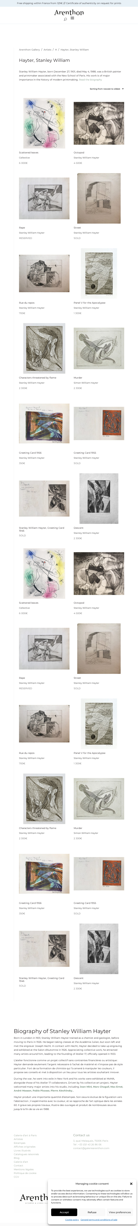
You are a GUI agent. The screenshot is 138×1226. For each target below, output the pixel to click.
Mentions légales (24, 1169)
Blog (17, 1157)
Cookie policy (72, 1219)
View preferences (120, 1212)
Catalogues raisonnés (26, 1154)
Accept (64, 1212)
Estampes (19, 1143)
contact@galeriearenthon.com (91, 1148)
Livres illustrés (22, 1150)
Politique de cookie (25, 1173)
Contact (18, 1165)
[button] (131, 1183)
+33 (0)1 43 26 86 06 (89, 1144)
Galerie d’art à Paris (25, 1135)
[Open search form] (65, 19)
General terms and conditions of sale (99, 1219)
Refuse (92, 1212)
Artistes (18, 1139)
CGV (16, 1176)
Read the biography (90, 79)
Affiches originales (25, 1146)
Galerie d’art (21, 1161)
